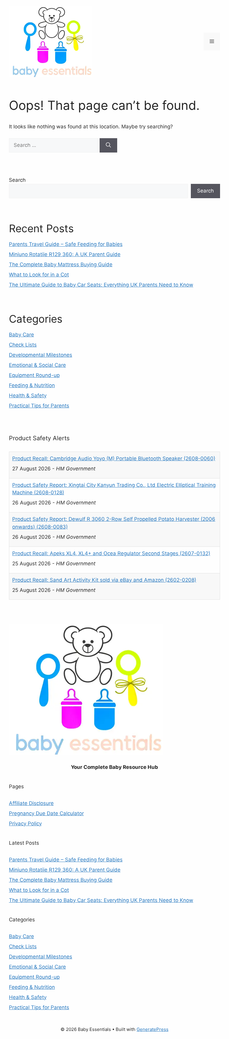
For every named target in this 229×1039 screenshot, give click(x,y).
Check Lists (23, 345)
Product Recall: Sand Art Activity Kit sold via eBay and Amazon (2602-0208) (104, 580)
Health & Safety (28, 395)
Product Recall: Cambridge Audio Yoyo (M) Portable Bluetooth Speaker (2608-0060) (113, 458)
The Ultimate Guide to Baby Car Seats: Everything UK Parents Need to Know (101, 285)
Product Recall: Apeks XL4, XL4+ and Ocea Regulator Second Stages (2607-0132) (111, 553)
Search (17, 180)
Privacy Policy (25, 823)
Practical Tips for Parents (39, 406)
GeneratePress (152, 1029)
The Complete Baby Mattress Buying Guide (60, 264)
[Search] (108, 145)
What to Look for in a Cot (39, 275)
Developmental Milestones (40, 355)
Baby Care (21, 335)
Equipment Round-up (34, 375)
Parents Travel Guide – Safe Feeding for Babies (66, 244)
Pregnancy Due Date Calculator (46, 813)
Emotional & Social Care (37, 365)
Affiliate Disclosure (31, 803)
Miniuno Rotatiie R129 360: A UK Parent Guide (64, 254)
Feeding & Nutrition (32, 385)
